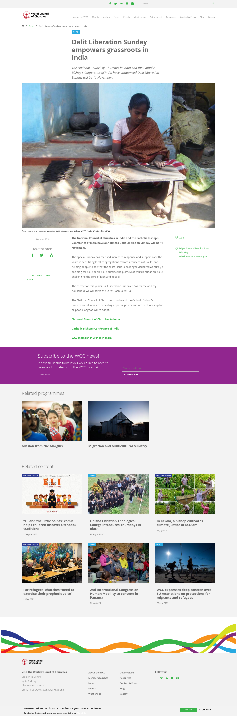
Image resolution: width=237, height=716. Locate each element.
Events (126, 17)
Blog (202, 17)
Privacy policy (44, 374)
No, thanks (205, 709)
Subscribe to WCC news (39, 277)
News (116, 17)
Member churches (101, 17)
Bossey (211, 17)
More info (81, 713)
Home (23, 26)
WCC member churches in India (92, 338)
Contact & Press (188, 17)
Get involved (156, 17)
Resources (171, 17)
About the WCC (80, 17)
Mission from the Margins (193, 256)
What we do (140, 17)
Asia (181, 237)
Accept (188, 709)
